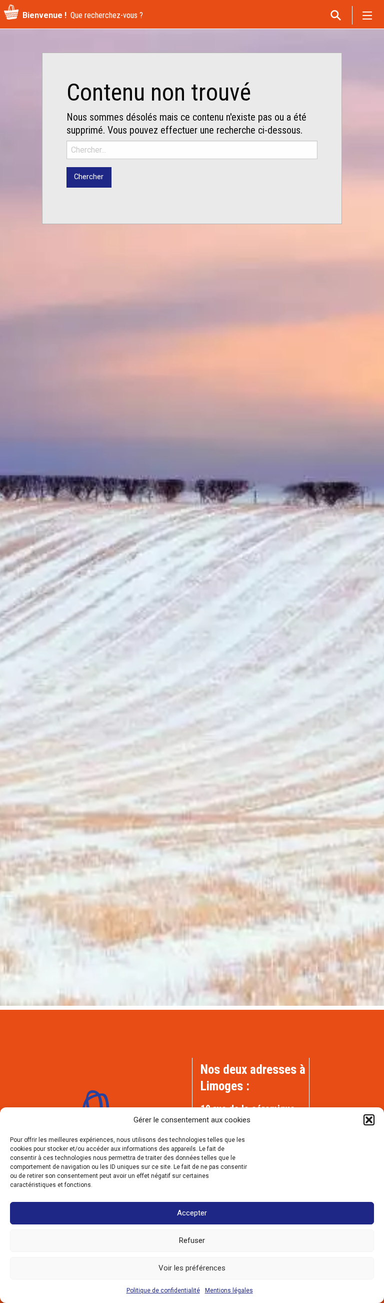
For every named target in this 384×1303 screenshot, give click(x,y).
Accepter (192, 1212)
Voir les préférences (192, 1267)
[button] (369, 1120)
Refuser (192, 1240)
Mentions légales (229, 1290)
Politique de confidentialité (163, 1290)
